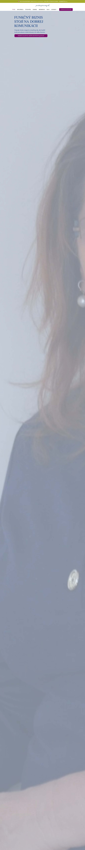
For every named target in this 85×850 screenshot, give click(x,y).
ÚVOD (13, 9)
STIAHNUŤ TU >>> (63, 1)
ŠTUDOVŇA (28, 9)
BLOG (48, 9)
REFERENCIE (42, 9)
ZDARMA (35, 9)
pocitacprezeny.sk (42, 5)
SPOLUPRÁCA (20, 9)
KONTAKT (53, 9)
